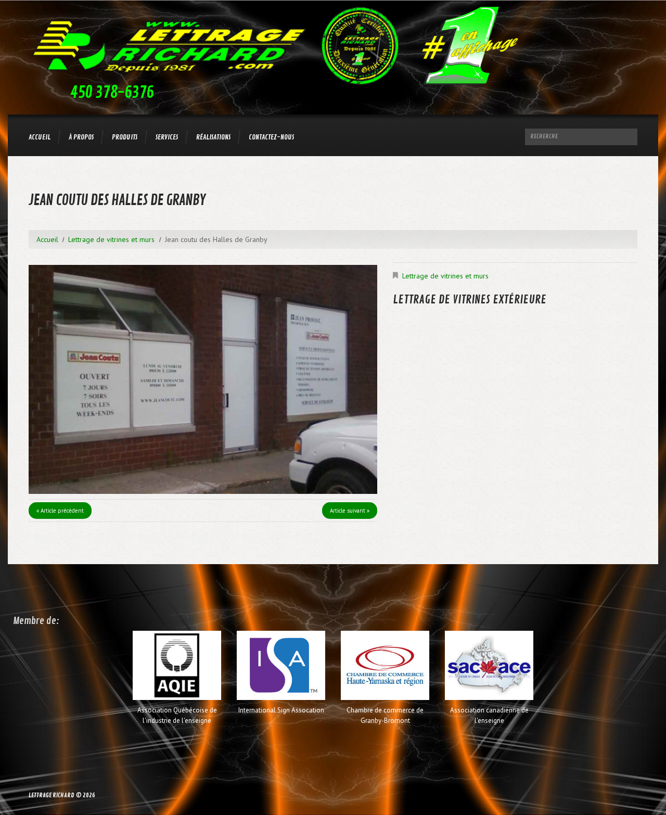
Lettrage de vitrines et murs (111, 239)
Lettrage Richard (51, 795)
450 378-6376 (111, 92)
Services (167, 137)
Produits (124, 137)
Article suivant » (349, 510)
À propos (81, 137)
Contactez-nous (271, 137)
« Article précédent (60, 510)
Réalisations (213, 137)
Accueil (39, 137)
